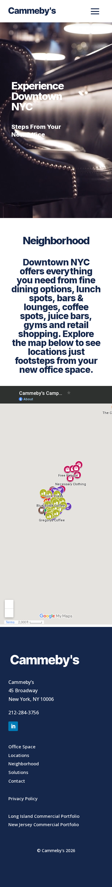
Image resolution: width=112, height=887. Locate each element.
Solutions (18, 772)
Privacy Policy (23, 798)
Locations (18, 755)
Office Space (22, 747)
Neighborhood (23, 764)
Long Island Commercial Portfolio (43, 816)
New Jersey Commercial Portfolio (43, 824)
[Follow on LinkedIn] (13, 726)
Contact (16, 781)
